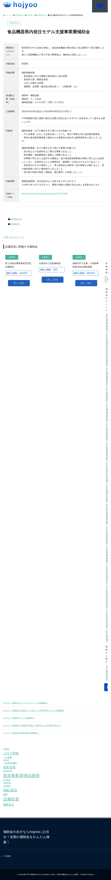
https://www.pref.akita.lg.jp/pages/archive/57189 (44, 193)
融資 (5, 794)
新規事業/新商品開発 (21, 775)
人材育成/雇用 (10, 763)
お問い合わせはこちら (14, 237)
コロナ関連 (11, 753)
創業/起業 (9, 767)
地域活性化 (8, 771)
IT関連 (6, 749)
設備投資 (15, 224)
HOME (8, 856)
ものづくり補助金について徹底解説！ (19, 718)
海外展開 (6, 780)
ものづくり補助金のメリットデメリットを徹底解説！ (26, 703)
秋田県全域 (16, 219)
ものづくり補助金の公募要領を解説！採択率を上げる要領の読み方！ (32, 725)
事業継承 (6, 760)
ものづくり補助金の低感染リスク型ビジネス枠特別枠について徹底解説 (33, 710)
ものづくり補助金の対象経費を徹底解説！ (21, 733)
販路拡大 (8, 804)
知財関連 (6, 786)
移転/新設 (10, 790)
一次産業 (7, 757)
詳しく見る (19, 283)
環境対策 (7, 783)
